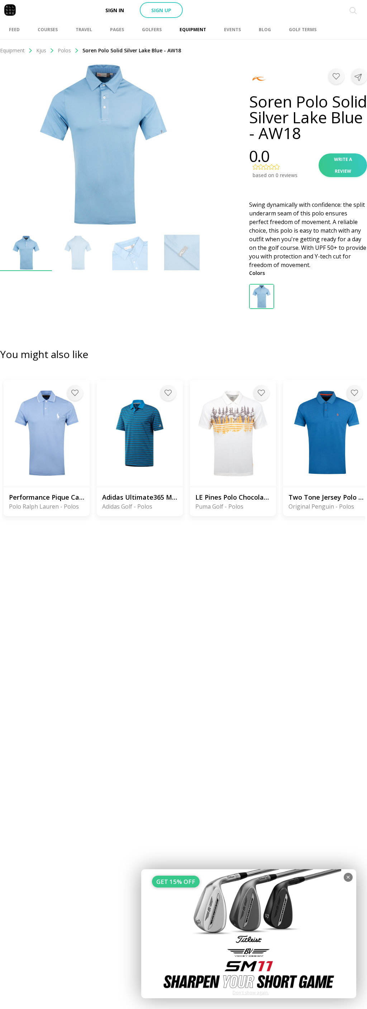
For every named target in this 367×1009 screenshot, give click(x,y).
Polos (64, 50)
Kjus (41, 50)
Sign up (161, 10)
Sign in (114, 10)
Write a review (343, 165)
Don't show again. (251, 993)
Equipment (12, 50)
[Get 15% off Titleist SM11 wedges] (248, 933)
